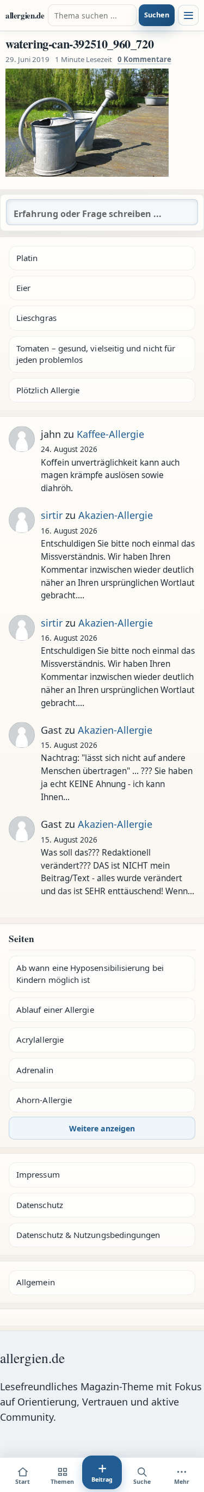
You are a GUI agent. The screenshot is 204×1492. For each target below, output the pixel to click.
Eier (23, 287)
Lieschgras (36, 317)
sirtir (52, 515)
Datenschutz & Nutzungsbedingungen (88, 1234)
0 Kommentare (144, 59)
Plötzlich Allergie (47, 390)
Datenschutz (39, 1204)
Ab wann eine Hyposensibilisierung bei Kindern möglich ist (90, 973)
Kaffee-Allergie (110, 434)
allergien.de (25, 15)
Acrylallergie (40, 1039)
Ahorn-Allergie (44, 1099)
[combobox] (92, 15)
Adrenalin (34, 1069)
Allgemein (35, 1282)
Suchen (156, 15)
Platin (27, 257)
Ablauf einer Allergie (55, 1009)
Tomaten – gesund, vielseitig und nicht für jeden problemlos (95, 354)
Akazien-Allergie (115, 515)
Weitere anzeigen (102, 1128)
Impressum (38, 1174)
